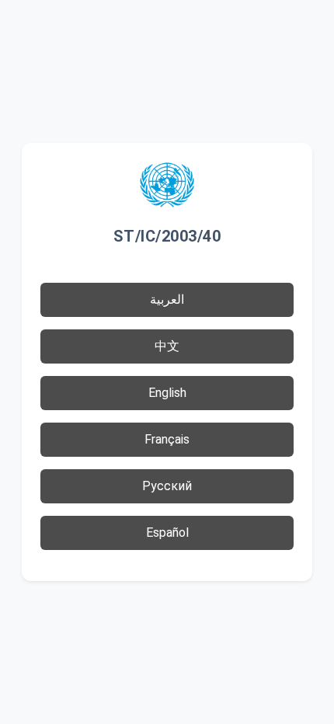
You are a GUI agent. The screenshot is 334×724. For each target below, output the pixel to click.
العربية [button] (167, 299)
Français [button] (167, 439)
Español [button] (167, 532)
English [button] (167, 392)
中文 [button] (167, 346)
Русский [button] (167, 486)
